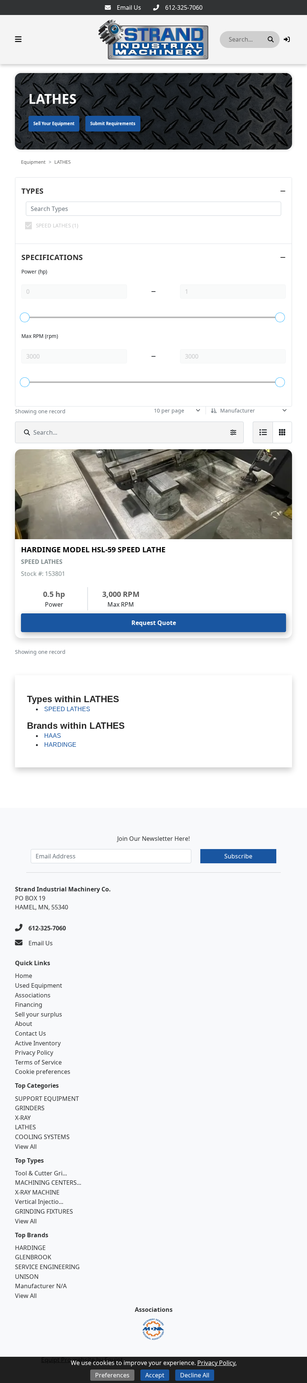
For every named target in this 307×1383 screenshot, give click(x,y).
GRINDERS (30, 1108)
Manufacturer (237, 410)
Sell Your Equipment (54, 123)
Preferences (112, 1375)
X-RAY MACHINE (37, 1192)
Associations (33, 995)
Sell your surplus (38, 1014)
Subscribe (238, 856)
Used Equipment (38, 985)
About (23, 1024)
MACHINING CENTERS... (48, 1182)
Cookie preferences (42, 1072)
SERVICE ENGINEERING (47, 1267)
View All (26, 1146)
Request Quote (153, 623)
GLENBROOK (33, 1257)
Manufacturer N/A (41, 1286)
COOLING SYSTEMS (42, 1137)
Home (23, 976)
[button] (287, 39)
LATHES (25, 1127)
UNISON (27, 1276)
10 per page (169, 410)
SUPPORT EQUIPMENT (47, 1098)
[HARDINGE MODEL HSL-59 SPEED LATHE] (153, 494)
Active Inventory (38, 1043)
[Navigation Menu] (18, 39)
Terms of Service (38, 1062)
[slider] (25, 317)
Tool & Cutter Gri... (41, 1173)
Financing (28, 1004)
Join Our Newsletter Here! (153, 838)
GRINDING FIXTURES (44, 1211)
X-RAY (23, 1118)
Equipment (33, 161)
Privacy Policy (34, 1052)
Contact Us (30, 1033)
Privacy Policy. (217, 1363)
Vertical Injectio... (39, 1202)
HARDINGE (30, 1248)
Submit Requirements (113, 123)
